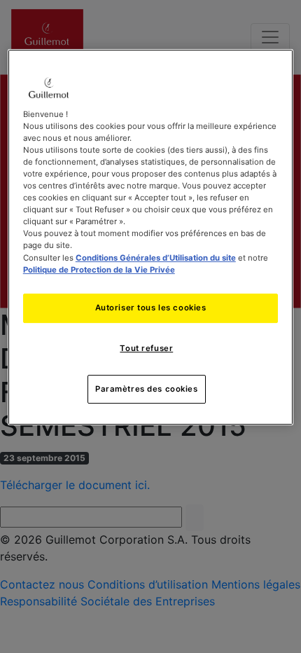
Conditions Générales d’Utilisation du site (156, 258)
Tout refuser (146, 348)
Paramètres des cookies (146, 389)
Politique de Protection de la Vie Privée (99, 270)
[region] (151, 237)
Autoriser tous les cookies (150, 307)
